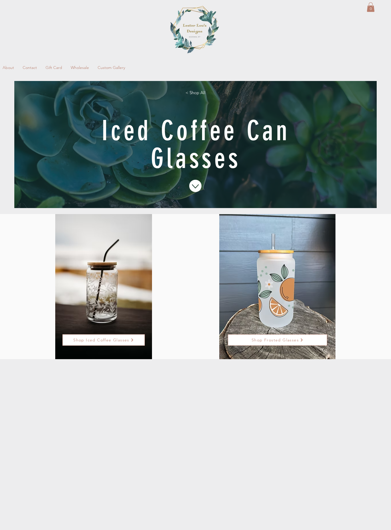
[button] (371, 7)
